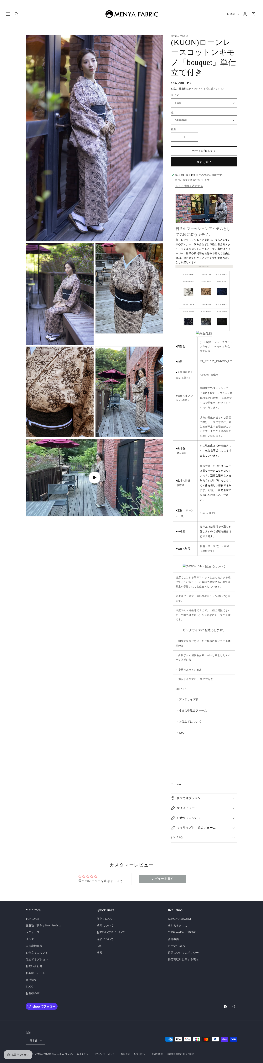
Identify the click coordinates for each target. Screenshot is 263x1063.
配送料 (182, 88)
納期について (105, 925)
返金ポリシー (83, 1054)
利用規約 (125, 1054)
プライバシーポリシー (106, 1054)
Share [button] (178, 784)
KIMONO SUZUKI (179, 918)
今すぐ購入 (204, 162)
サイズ (175, 95)
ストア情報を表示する (189, 186)
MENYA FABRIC (43, 1054)
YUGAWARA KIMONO (182, 932)
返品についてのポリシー (183, 952)
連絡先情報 (157, 1054)
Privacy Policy (176, 946)
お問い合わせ (34, 966)
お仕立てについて (37, 952)
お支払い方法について (111, 932)
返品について (105, 939)
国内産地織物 (34, 946)
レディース (33, 932)
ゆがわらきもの (178, 925)
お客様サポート (35, 973)
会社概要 (31, 979)
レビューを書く (162, 878)
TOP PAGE (32, 918)
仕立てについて (106, 918)
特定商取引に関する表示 (183, 959)
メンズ (30, 939)
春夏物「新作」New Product (43, 925)
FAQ (181, 732)
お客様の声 (33, 993)
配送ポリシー (140, 1054)
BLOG (29, 986)
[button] (8, 14)
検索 (99, 952)
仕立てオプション (37, 959)
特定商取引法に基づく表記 (180, 1054)
